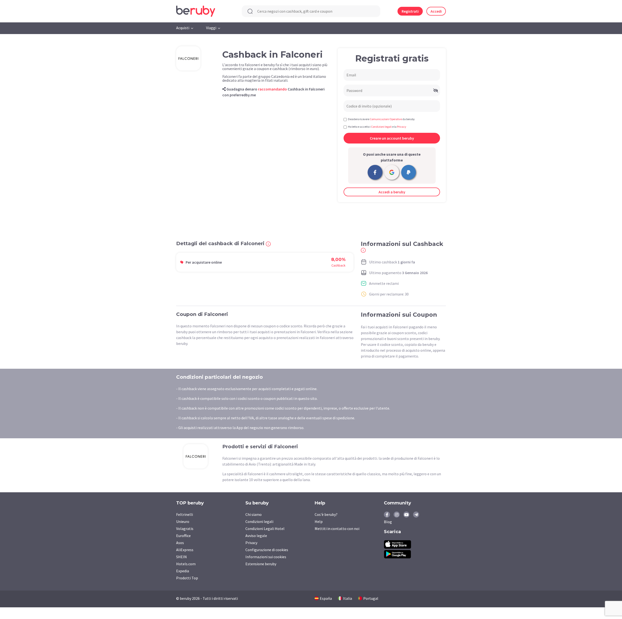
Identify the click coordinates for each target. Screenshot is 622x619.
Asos (180, 542)
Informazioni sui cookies (265, 556)
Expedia (182, 570)
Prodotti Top (187, 577)
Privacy (251, 542)
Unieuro (182, 521)
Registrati (410, 11)
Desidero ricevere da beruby (381, 119)
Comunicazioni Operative (386, 119)
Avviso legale (256, 535)
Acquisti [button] (182, 27)
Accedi (436, 11)
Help (319, 521)
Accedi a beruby (392, 191)
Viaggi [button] (211, 27)
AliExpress (184, 549)
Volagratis (184, 528)
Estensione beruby (260, 563)
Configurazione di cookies (266, 549)
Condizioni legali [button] (381, 126)
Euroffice (183, 535)
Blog (388, 521)
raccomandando (272, 89)
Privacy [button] (401, 126)
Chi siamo (253, 514)
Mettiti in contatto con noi (337, 528)
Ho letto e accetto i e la (377, 126)
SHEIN (181, 556)
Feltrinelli (184, 514)
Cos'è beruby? (326, 514)
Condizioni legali (259, 521)
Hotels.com (186, 563)
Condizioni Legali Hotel (265, 528)
